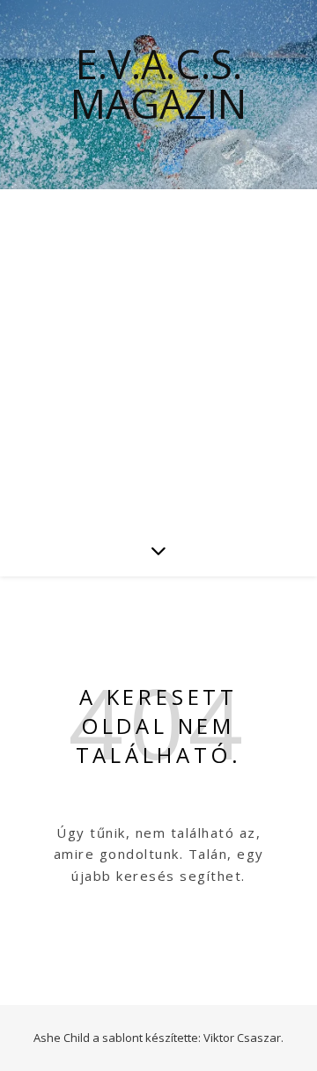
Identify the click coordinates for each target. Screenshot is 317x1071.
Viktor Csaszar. (243, 1037)
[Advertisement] (158, 356)
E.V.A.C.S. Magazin (158, 83)
